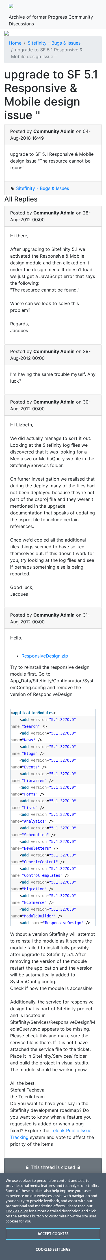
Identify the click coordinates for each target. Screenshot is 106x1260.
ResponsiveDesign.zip (44, 656)
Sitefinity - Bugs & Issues (54, 43)
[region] (53, 1216)
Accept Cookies (53, 1233)
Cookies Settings (53, 1249)
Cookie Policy (17, 1210)
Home (15, 43)
